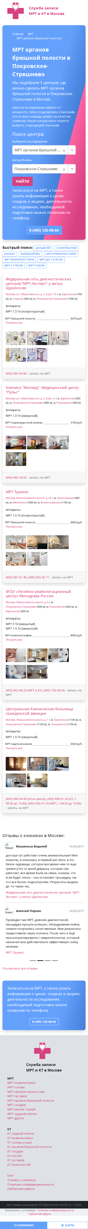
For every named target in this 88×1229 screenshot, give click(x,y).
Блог (10, 1175)
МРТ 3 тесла (36, 265)
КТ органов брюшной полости (29, 1147)
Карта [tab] (69, 1225)
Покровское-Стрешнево (51, 298)
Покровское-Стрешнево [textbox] (40, 168)
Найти (22, 181)
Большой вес (30, 254)
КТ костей (14, 1156)
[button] (16, 338)
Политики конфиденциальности (55, 1210)
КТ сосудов (15, 1151)
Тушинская (61, 720)
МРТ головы (16, 1087)
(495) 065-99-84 (16, 373)
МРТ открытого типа (61, 254)
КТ (9, 1129)
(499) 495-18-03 (16, 477)
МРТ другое (15, 1118)
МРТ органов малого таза (25, 1092)
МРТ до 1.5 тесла (51, 259)
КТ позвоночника (20, 1138)
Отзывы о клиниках (21, 1180)
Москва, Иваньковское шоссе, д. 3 (27, 602)
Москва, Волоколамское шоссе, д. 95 (28, 498)
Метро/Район (22, 160)
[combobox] (44, 150)
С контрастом (66, 248)
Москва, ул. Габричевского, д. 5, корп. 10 (31, 294)
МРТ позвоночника (21, 1083)
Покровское (64, 402)
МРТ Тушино (17, 491)
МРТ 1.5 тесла (13, 265)
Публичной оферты (40, 1213)
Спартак (18, 298)
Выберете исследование (29, 141)
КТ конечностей (18, 1165)
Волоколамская (50, 502)
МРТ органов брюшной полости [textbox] (44, 149)
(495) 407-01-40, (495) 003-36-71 (27, 577)
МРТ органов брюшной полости (39, 38)
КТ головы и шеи (19, 1142)
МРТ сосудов (16, 1105)
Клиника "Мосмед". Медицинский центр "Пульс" (42, 389)
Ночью (9, 254)
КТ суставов (15, 1160)
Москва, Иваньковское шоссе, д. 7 (27, 720)
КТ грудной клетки (20, 1133)
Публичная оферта (21, 1189)
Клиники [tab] (25, 1225)
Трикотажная (65, 498)
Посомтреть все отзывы (19, 968)
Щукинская (69, 294)
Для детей (43, 248)
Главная (18, 34)
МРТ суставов (17, 1096)
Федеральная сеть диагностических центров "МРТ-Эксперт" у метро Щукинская (38, 283)
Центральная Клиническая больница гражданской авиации (39, 711)
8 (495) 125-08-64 (44, 230)
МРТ (30, 34)
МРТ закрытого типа (19, 259)
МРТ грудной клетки (22, 1114)
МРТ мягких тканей (21, 1109)
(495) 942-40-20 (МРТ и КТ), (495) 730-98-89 (35, 690)
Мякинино (19, 502)
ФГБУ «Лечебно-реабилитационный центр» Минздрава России (38, 593)
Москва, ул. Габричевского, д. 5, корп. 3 (30, 398)
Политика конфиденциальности (30, 1184)
